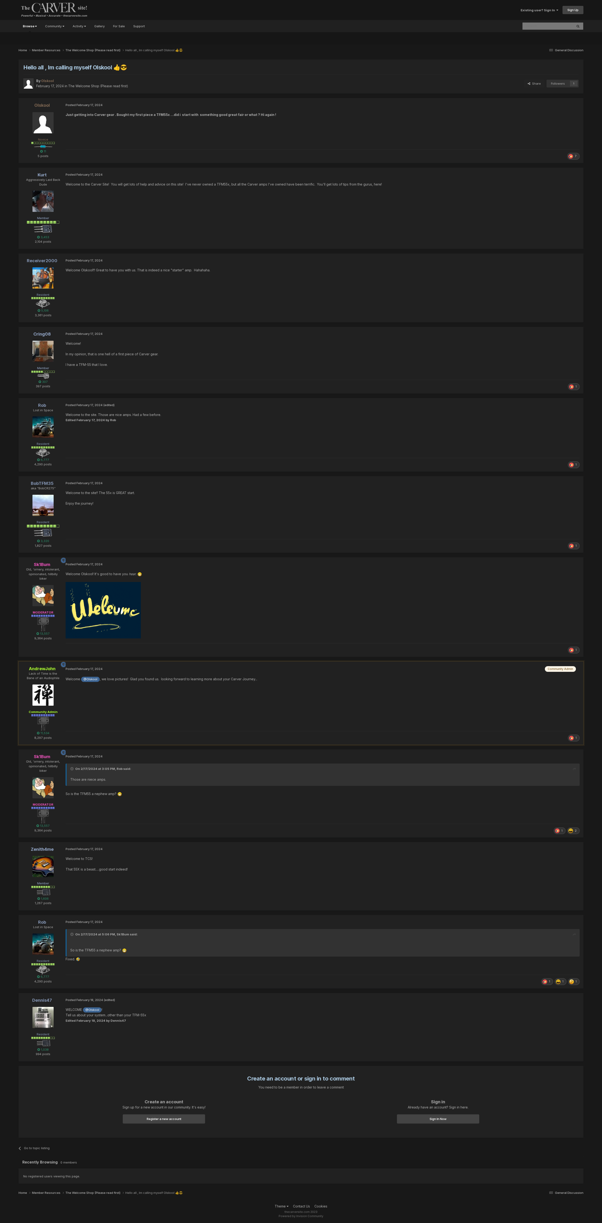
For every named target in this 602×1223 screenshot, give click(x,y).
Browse (29, 26)
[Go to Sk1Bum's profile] (43, 595)
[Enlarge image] (103, 610)
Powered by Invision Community (301, 1216)
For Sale (119, 26)
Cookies (320, 1206)
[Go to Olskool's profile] (28, 83)
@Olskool (90, 679)
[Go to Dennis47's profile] (43, 1017)
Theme (281, 1206)
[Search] (578, 26)
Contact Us (301, 1206)
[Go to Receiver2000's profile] (43, 278)
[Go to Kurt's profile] (43, 201)
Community (54, 26)
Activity (78, 26)
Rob (120, 769)
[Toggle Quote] (72, 769)
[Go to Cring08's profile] (43, 351)
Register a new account (164, 1119)
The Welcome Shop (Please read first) (98, 86)
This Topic (559, 26)
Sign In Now (438, 1119)
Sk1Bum (123, 934)
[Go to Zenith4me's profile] (43, 866)
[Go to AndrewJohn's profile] (43, 695)
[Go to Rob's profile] (43, 427)
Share (535, 83)
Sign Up (572, 10)
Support (139, 26)
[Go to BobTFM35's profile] (43, 505)
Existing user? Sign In (538, 10)
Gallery (99, 26)
